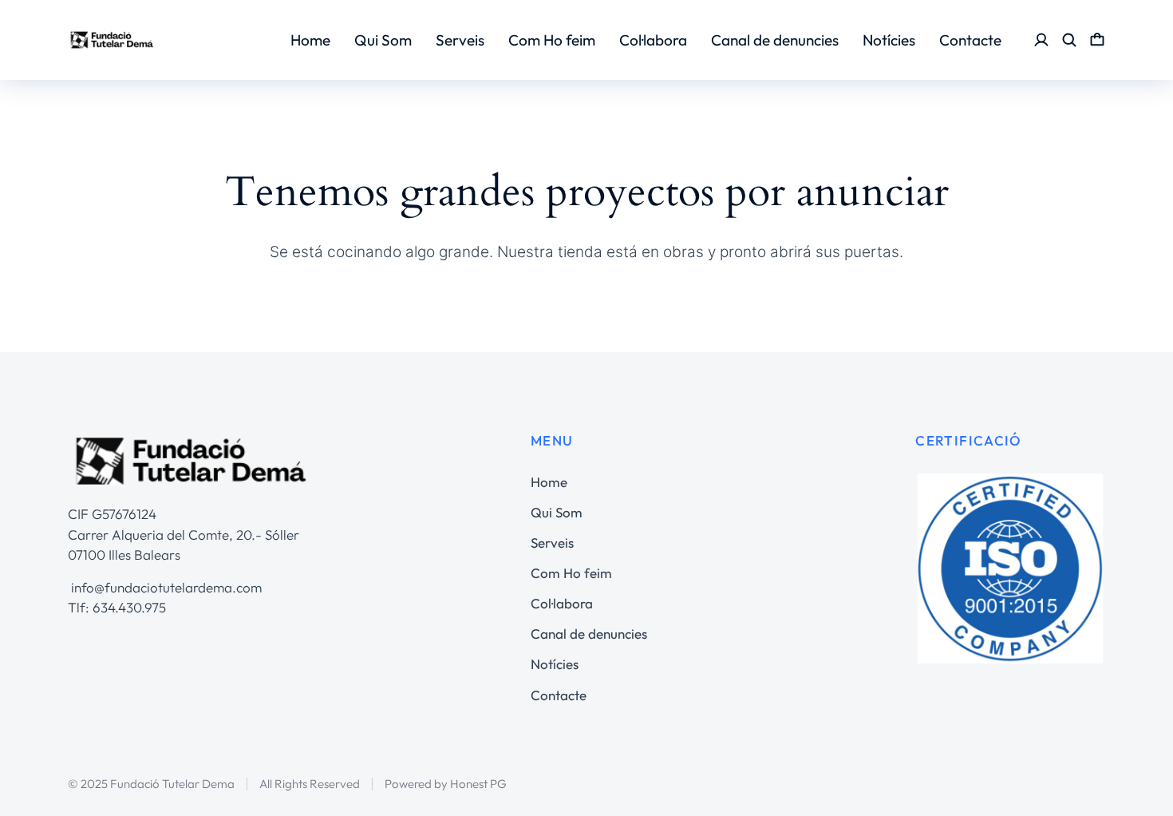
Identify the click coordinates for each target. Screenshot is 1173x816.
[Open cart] (1097, 40)
